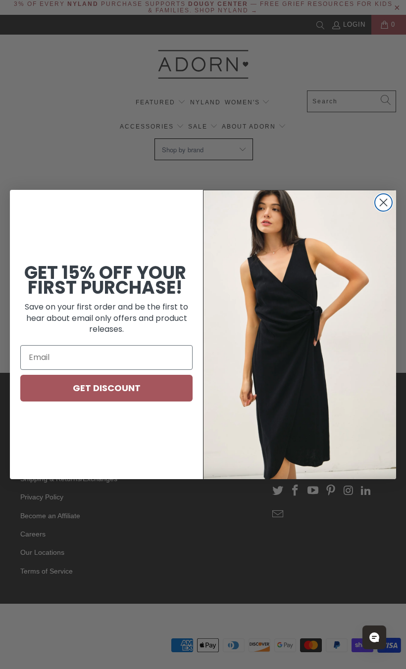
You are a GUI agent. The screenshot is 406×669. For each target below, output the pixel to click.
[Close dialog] (383, 202)
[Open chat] (374, 637)
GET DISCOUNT (107, 388)
